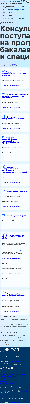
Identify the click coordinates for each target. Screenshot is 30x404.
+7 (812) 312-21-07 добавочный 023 (11, 107)
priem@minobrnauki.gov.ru (15, 402)
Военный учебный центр (16, 216)
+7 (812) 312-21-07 (11, 359)
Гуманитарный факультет (16, 191)
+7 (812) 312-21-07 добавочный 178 (11, 311)
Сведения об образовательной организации (13, 335)
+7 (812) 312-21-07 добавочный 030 (11, 128)
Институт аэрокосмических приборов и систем (14, 73)
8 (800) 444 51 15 (9, 401)
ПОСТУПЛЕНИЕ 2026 (13, 1)
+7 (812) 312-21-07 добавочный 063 (11, 206)
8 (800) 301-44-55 (4, 396)
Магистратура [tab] (8, 12)
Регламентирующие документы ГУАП (11, 337)
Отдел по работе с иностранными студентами (13, 294)
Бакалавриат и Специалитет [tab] (13, 10)
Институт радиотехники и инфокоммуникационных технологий (15, 96)
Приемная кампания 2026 (10, 63)
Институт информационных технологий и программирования (10, 140)
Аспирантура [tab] (8, 15)
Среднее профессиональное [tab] (13, 7)
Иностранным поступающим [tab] (13, 18)
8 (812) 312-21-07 (25, 391)
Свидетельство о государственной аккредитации (14, 324)
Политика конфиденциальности (9, 329)
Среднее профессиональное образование (13, 374)
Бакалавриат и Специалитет (11, 64)
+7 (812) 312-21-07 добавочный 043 (11, 158)
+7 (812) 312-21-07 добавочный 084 (11, 258)
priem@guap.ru (16, 361)
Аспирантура (4, 381)
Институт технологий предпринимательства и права (13, 237)
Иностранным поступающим (8, 383)
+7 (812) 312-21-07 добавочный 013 (11, 85)
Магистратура (4, 379)
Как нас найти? (4, 344)
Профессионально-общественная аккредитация (14, 326)
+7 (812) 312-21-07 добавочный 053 (11, 182)
